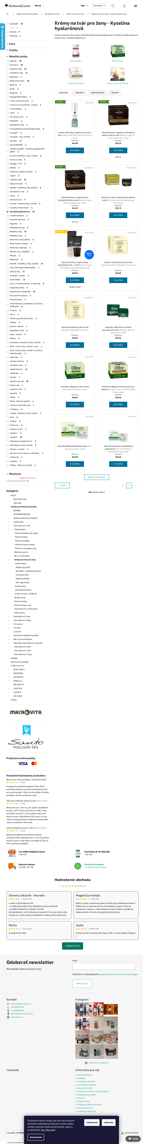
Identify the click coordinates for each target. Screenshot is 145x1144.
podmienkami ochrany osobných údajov (119, 974)
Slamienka (16, 373)
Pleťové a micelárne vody (26, 548)
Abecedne (115, 92)
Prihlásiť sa (82, 983)
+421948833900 (17, 1007)
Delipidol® (16, 120)
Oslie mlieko (17, 279)
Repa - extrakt (17, 334)
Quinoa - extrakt (18, 326)
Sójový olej (16, 385)
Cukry (14, 112)
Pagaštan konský (19, 287)
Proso (14, 314)
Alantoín (15, 61)
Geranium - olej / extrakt (22, 136)
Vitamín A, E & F (18, 429)
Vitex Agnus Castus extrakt (23, 445)
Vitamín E (16, 437)
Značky (14, 699)
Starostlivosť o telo (22, 616)
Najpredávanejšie (97, 92)
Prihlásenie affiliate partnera (89, 1104)
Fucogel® (15, 133)
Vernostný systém (85, 1088)
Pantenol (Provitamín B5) (22, 291)
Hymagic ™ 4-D (18, 163)
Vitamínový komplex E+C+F (23, 441)
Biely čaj (15, 84)
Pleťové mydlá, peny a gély (26, 533)
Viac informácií (48, 1130)
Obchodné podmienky (86, 1085)
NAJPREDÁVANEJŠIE (22, 514)
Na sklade (16, 23)
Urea (14, 417)
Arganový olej (18, 69)
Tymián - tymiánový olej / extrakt (25, 413)
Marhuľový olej (18, 235)
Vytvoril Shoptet (131, 1133)
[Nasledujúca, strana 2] (129, 485)
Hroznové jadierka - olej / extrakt (25, 155)
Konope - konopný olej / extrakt (25, 203)
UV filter (15, 421)
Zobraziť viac (72, 946)
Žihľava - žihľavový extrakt (23, 465)
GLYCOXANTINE (18, 145)
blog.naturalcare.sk (85, 1108)
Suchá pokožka (22, 574)
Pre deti (17, 627)
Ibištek (14, 167)
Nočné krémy (20, 586)
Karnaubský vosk (19, 191)
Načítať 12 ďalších (96, 477)
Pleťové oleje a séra (22, 605)
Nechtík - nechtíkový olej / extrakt (26, 263)
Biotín (14, 89)
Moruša (15, 255)
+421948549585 (17, 1010)
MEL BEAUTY (19, 684)
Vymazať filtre (26, 478)
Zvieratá (17, 631)
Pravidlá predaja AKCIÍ (86, 1111)
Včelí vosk (16, 425)
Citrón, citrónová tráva (21, 101)
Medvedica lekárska (20, 247)
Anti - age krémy (22, 582)
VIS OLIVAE (18, 696)
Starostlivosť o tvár (22, 525)
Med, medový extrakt (21, 243)
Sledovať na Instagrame (99, 1062)
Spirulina (15, 393)
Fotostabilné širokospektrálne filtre (27, 129)
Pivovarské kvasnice (20, 295)
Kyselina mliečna (19, 215)
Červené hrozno (18, 117)
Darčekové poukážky (20, 662)
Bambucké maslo (19, 81)
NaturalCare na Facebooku (22, 1013)
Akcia (14, 27)
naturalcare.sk (17, 1017)
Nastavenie (36, 1137)
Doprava (81, 1098)
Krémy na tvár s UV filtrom (26, 593)
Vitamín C (15, 433)
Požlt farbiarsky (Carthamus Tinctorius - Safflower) (26, 305)
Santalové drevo (19, 361)
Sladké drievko (18, 369)
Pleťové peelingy (22, 540)
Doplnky (14, 658)
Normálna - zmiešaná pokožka (28, 571)
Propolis (15, 310)
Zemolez (15, 461)
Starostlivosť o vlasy (22, 620)
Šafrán (14, 397)
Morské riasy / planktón (21, 251)
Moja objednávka (84, 1075)
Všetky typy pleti (23, 567)
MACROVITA (19, 677)
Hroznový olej (17, 159)
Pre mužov (18, 624)
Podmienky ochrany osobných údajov (93, 1091)
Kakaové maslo (18, 183)
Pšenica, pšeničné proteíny (23, 318)
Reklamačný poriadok (86, 1094)
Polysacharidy (17, 299)
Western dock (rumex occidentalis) (26, 453)
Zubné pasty (19, 612)
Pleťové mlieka (21, 537)
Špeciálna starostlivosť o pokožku (28, 643)
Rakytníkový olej (18, 330)
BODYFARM (18, 673)
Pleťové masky (20, 601)
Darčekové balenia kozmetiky (26, 635)
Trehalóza (16, 409)
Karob (14, 195)
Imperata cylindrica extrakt (23, 171)
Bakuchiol (16, 77)
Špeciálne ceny (20, 499)
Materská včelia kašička (22, 239)
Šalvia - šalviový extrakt (21, 401)
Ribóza (14, 338)
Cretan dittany (18, 108)
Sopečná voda (18, 389)
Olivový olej (17, 271)
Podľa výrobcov (17, 665)
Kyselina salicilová (19, 219)
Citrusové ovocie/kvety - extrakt (25, 105)
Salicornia (16, 357)
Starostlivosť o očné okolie (25, 609)
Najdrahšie (79, 92)
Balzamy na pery (21, 552)
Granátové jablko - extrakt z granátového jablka (27, 150)
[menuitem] (39, 5)
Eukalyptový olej (18, 124)
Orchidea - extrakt (19, 275)
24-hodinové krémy (23, 590)
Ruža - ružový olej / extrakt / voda (26, 346)
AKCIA (13, 495)
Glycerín (16, 141)
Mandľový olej (18, 231)
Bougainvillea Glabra (20, 96)
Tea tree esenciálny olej (22, 405)
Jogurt (14, 175)
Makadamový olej (19, 227)
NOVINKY (17, 510)
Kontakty (81, 1078)
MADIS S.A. (18, 681)
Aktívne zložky (83, 1101)
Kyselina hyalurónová (22, 211)
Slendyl (15, 377)
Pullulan (15, 322)
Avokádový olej (19, 72)
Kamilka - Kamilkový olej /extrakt (25, 187)
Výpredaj (15, 35)
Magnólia (15, 223)
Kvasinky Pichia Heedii (21, 207)
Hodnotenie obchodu (73, 879)
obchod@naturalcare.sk (21, 1003)
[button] (133, 1139)
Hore (63, 485)
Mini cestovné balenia (23, 639)
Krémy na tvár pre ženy (25, 559)
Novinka (15, 32)
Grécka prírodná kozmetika (24, 506)
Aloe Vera (16, 65)
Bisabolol (15, 93)
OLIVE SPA (18, 688)
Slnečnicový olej (19, 381)
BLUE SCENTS (19, 669)
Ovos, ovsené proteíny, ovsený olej (27, 283)
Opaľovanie (18, 522)
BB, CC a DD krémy (22, 556)
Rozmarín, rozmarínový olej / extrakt (27, 342)
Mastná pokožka (23, 578)
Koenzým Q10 (17, 199)
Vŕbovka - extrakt (19, 449)
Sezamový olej (18, 365)
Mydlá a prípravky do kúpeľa (25, 518)
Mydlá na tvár (19, 597)
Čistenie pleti (19, 529)
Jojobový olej (18, 179)
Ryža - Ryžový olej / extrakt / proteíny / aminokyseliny (26, 352)
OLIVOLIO (17, 692)
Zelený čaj (16, 457)
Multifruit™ (16, 259)
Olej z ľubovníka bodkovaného (24, 267)
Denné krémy (20, 563)
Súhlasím (108, 1122)
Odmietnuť (91, 1122)
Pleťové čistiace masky (25, 544)
